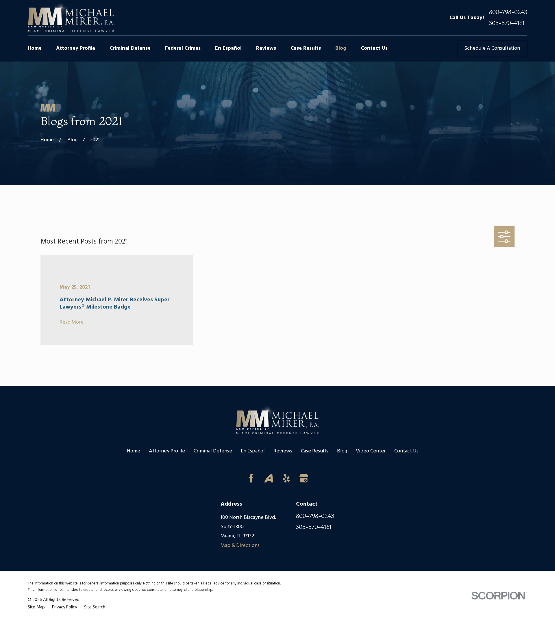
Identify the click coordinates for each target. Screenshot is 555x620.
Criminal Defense (213, 451)
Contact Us (406, 451)
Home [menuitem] (35, 48)
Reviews (282, 451)
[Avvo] (268, 478)
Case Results (314, 451)
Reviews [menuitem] (266, 48)
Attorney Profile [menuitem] (75, 48)
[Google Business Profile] (303, 478)
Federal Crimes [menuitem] (183, 48)
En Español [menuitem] (228, 48)
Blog (342, 451)
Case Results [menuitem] (306, 48)
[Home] (71, 17)
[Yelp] (286, 478)
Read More (72, 322)
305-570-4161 (507, 23)
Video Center (371, 451)
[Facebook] (251, 478)
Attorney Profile (167, 451)
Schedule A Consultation (492, 48)
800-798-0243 (508, 12)
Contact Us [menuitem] (374, 48)
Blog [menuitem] (340, 48)
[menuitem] (36, 607)
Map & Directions (240, 545)
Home (133, 451)
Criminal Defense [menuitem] (130, 48)
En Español (253, 451)
